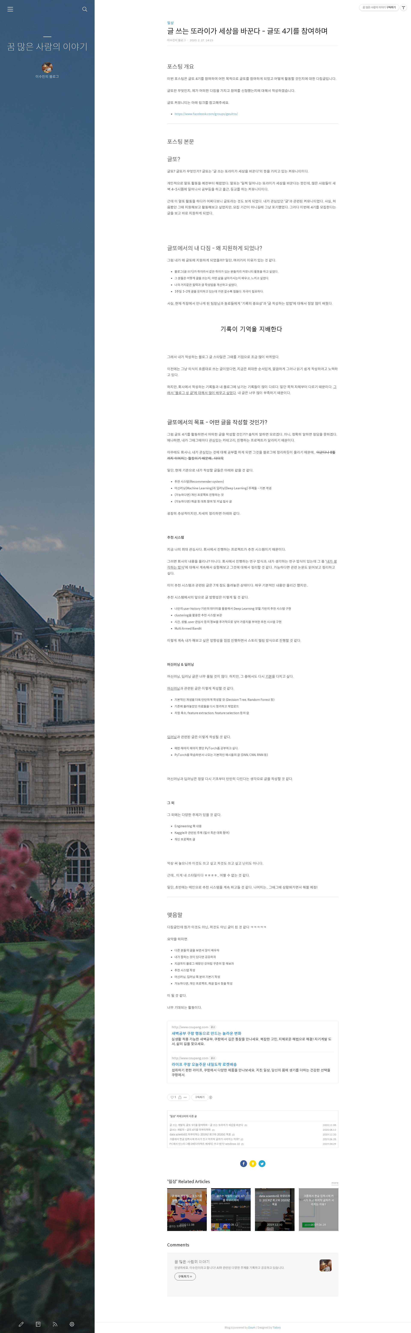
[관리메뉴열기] (403, 7)
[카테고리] (10, 9)
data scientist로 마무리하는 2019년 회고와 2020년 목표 (200, 1134)
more (335, 1183)
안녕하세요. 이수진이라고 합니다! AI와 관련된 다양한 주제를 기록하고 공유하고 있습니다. (229, 1268)
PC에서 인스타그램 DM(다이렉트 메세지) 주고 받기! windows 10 (205, 1143)
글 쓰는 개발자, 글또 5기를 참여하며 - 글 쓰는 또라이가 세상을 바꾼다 (206, 1125)
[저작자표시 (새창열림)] (210, 1097)
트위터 (262, 1163)
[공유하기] (180, 1097)
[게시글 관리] (185, 1097)
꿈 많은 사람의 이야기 (47, 47)
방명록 (39, 1324)
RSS (56, 1324)
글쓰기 (22, 1324)
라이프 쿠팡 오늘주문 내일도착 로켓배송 (204, 1064)
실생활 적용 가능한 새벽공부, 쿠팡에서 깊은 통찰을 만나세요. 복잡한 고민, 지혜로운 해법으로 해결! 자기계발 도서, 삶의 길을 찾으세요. (251, 1041)
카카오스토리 (252, 1163)
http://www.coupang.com (190, 1027)
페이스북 (243, 1163)
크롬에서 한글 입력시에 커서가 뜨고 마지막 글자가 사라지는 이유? (204, 1139)
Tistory (277, 1327)
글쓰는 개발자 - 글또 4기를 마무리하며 (190, 1129)
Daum (251, 1327)
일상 (170, 23)
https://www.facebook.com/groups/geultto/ (206, 114)
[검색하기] (84, 9)
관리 (73, 1324)
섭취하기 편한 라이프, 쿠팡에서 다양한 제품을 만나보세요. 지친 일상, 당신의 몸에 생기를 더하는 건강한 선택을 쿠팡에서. (251, 1072)
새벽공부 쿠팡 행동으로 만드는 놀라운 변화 (206, 1033)
